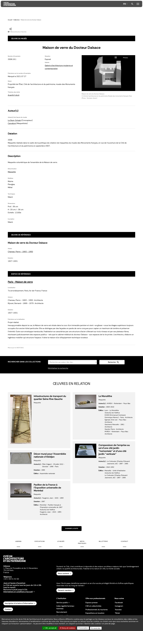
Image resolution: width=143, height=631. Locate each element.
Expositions (40, 541)
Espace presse (91, 602)
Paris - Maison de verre (20, 281)
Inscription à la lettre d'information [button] (19, 603)
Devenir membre (65, 590)
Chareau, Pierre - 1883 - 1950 (20, 251)
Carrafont (12, 123)
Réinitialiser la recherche (58, 368)
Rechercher (132, 4)
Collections (16, 20)
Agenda (18, 541)
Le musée (61, 541)
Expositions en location (94, 613)
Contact (124, 541)
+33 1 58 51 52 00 (11, 579)
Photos (125, 58)
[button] (112, 362)
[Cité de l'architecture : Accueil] (14, 562)
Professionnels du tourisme (96, 609)
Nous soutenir (63, 573)
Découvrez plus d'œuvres (18, 32)
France (6, 572)
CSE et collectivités (93, 606)
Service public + (63, 602)
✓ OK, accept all (49, 628)
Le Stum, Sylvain (14, 120)
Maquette (12, 172)
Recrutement (61, 612)
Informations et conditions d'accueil (18, 591)
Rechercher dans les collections (24, 362)
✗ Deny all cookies (67, 628)
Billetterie (103, 541)
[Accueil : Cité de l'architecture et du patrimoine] (63, 4)
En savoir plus (95, 628)
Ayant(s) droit (13, 95)
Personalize (83, 628)
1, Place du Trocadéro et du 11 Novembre (20, 568)
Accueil (10, 20)
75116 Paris (8, 570)
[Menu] (137, 3)
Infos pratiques (82, 542)
